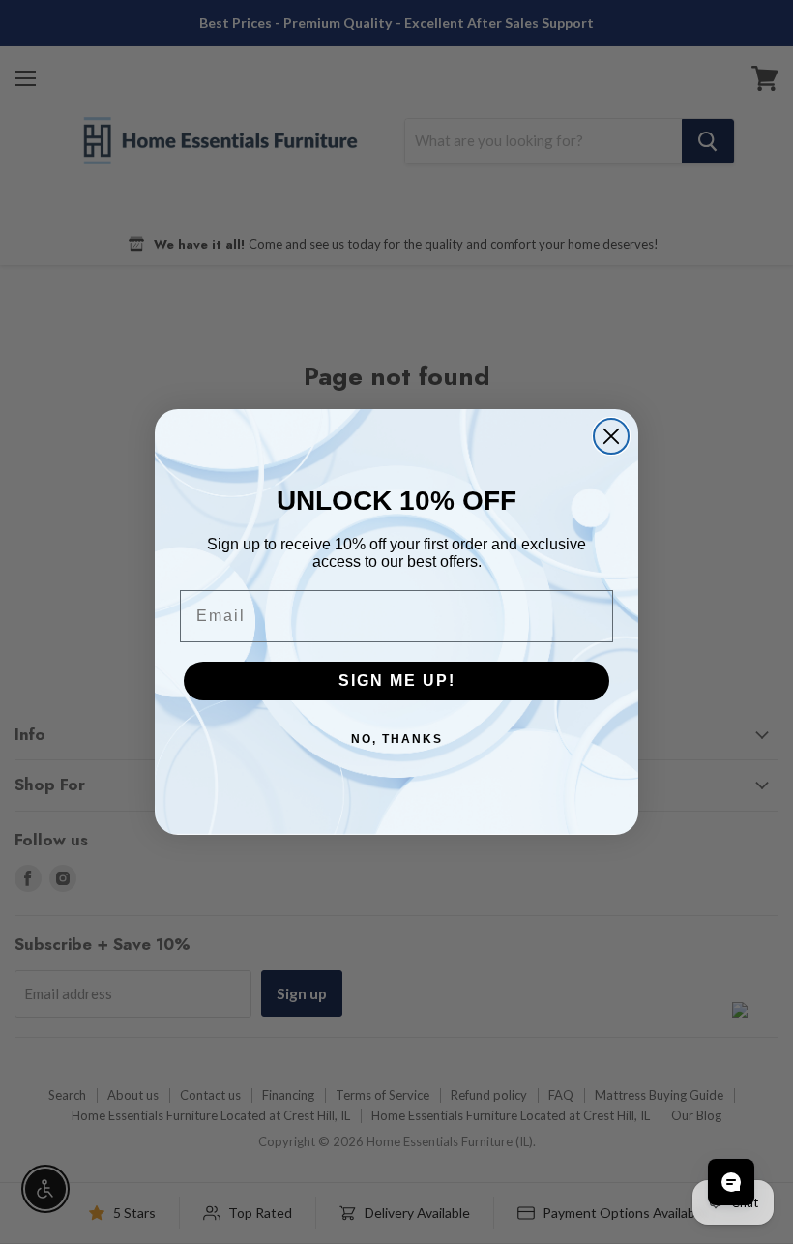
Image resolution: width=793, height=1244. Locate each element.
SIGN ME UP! (396, 680)
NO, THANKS (397, 739)
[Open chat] (731, 1182)
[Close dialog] (611, 436)
